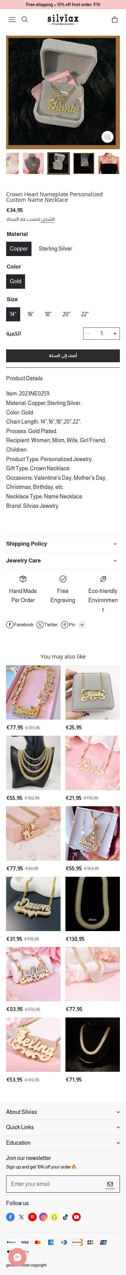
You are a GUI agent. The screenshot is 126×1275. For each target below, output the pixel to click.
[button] (12, 19)
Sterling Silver (55, 249)
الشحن (47, 219)
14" (13, 314)
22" (85, 314)
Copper (19, 249)
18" (48, 314)
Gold (15, 281)
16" (31, 314)
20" (66, 314)
